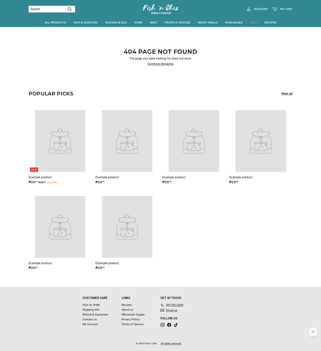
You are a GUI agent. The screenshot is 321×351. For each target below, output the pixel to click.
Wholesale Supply (133, 314)
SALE (253, 22)
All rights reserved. (171, 343)
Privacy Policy (130, 319)
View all (286, 93)
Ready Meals (208, 22)
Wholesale (234, 22)
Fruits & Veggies (177, 22)
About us (127, 309)
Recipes (270, 22)
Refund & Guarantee (95, 314)
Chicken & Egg (116, 22)
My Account (90, 324)
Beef (153, 22)
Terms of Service (132, 324)
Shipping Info (91, 309)
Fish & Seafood (86, 22)
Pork (138, 22)
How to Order (91, 305)
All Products (55, 22)
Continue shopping (160, 64)
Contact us (89, 319)
